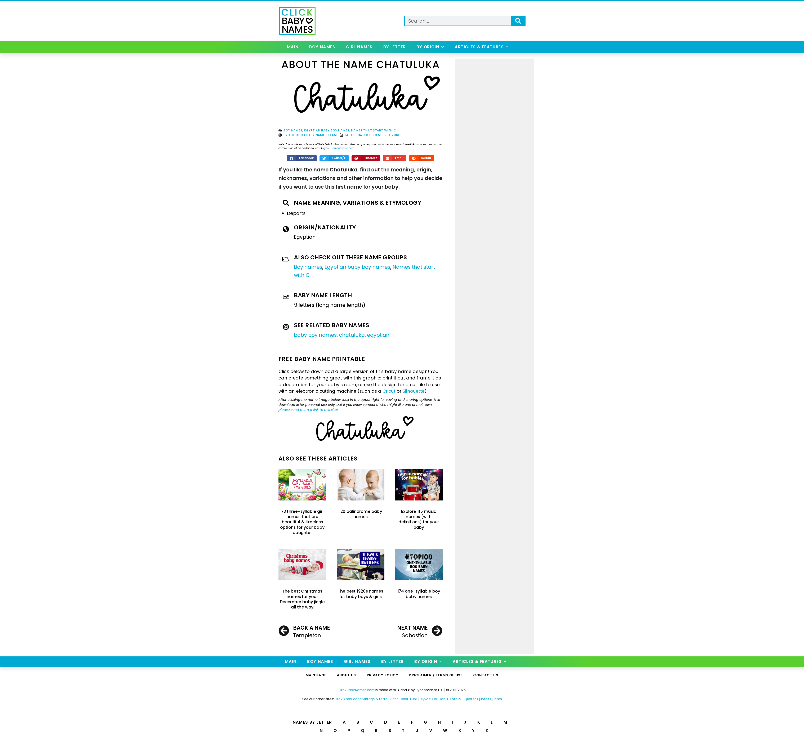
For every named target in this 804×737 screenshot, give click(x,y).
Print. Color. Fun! (403, 699)
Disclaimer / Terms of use (436, 675)
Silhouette (414, 391)
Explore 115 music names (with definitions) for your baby (418, 519)
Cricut (389, 391)
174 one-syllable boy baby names (418, 593)
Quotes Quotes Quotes (483, 699)
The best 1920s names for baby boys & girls (360, 593)
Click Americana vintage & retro (361, 699)
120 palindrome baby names (360, 514)
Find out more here (342, 148)
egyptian (378, 335)
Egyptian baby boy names (326, 130)
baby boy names (315, 335)
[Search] (518, 21)
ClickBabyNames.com (357, 690)
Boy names (322, 47)
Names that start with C (373, 130)
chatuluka (352, 335)
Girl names (359, 47)
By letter (394, 47)
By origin (427, 47)
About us (346, 675)
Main (293, 47)
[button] (302, 158)
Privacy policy (382, 675)
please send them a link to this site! (308, 409)
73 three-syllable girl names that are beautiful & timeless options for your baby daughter (302, 522)
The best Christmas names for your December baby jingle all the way (302, 599)
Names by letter (312, 722)
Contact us (485, 675)
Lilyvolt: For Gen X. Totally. (441, 699)
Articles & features (479, 47)
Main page (316, 675)
